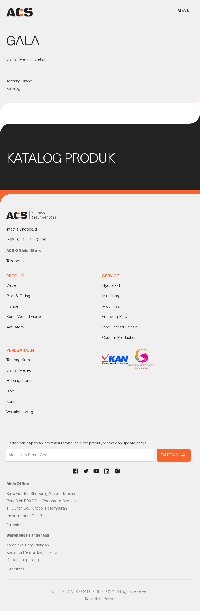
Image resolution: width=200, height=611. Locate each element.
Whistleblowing (19, 412)
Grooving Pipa (114, 317)
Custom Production (119, 338)
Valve (11, 286)
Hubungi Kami (18, 381)
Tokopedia (15, 261)
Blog (10, 391)
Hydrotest (111, 286)
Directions (15, 525)
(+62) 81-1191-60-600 (26, 240)
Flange (12, 306)
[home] (19, 12)
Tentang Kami (18, 360)
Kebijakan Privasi (100, 599)
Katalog (13, 89)
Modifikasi (111, 306)
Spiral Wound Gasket (25, 317)
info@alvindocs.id (21, 229)
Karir (10, 402)
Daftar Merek (18, 370)
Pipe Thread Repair (119, 327)
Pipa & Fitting (18, 296)
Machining (111, 296)
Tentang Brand (19, 81)
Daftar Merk (17, 60)
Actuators (15, 327)
